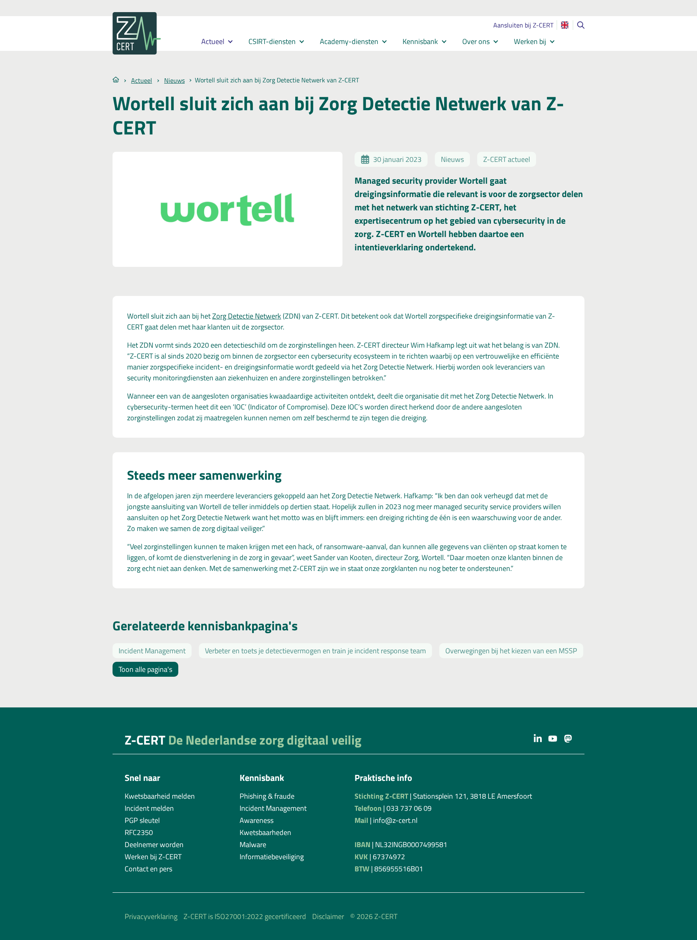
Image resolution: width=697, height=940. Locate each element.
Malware (253, 844)
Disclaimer (328, 916)
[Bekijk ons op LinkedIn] (538, 738)
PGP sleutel (142, 820)
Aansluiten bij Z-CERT (523, 25)
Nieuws (174, 80)
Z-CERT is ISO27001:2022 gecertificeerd (245, 916)
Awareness (256, 820)
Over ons (476, 41)
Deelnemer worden (154, 844)
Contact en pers (148, 868)
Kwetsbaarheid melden (160, 796)
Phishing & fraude (267, 796)
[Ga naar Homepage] (116, 79)
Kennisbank (420, 41)
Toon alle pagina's (145, 669)
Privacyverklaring (151, 916)
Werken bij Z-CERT (153, 856)
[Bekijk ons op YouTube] (552, 738)
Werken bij (530, 41)
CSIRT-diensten (272, 41)
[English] (564, 25)
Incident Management (152, 650)
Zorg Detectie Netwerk (246, 316)
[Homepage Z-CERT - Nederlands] (147, 33)
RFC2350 (139, 832)
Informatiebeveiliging (272, 856)
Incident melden (149, 808)
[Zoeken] (580, 25)
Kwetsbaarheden (265, 832)
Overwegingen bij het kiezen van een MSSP (511, 650)
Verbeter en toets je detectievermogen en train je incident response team (315, 650)
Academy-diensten (349, 41)
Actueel (212, 41)
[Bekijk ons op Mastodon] (568, 738)
